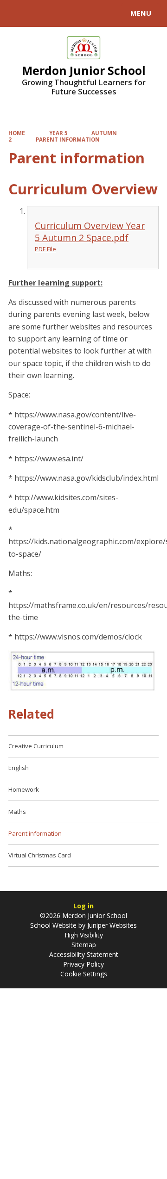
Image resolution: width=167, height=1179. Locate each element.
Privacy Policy (83, 964)
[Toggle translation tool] (40, 13)
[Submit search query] (113, 12)
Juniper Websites (111, 925)
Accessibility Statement (83, 954)
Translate (77, 15)
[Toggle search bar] (17, 13)
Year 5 (58, 133)
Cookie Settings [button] (83, 973)
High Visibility (83, 935)
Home (16, 133)
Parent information (68, 139)
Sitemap (83, 944)
